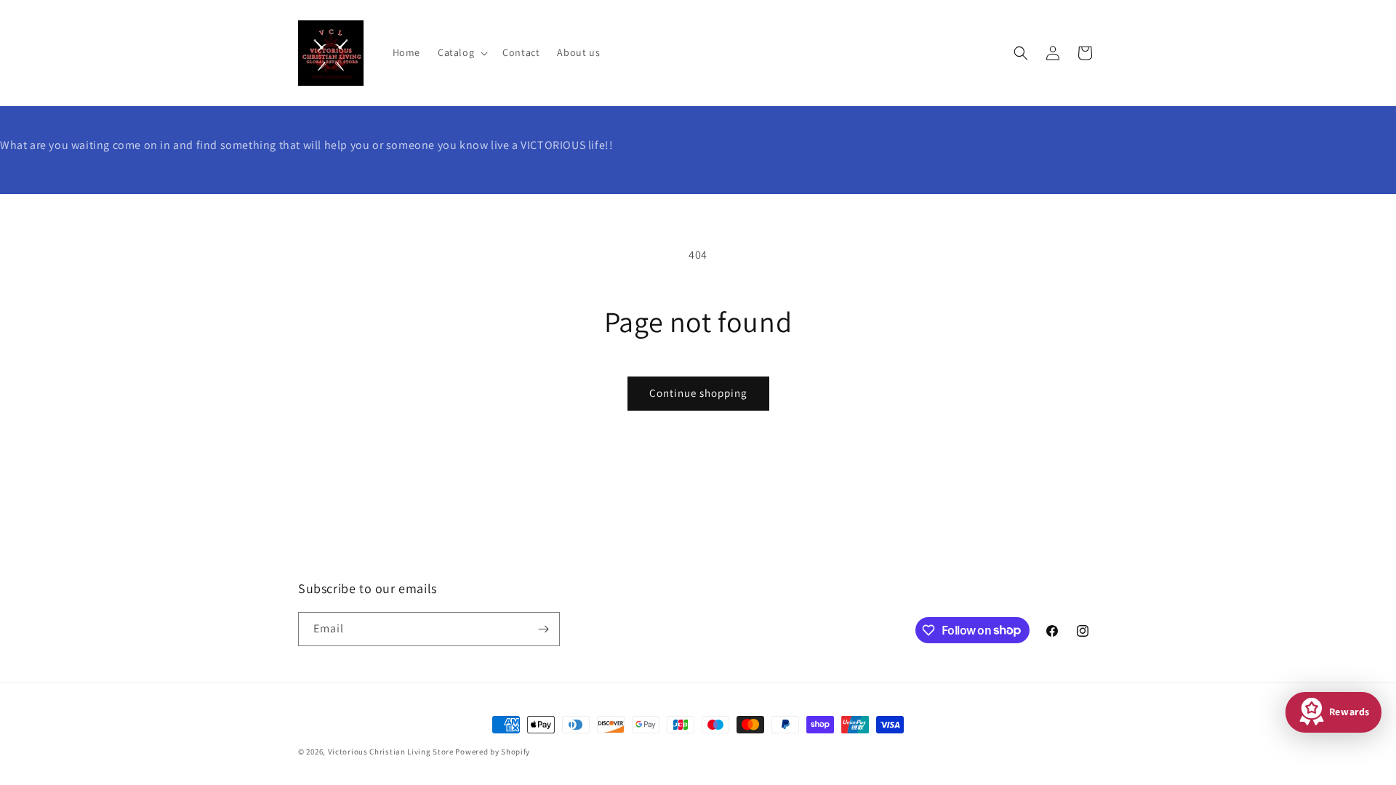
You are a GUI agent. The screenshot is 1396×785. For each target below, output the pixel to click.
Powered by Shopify (492, 751)
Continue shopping (698, 393)
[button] (461, 52)
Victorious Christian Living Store (391, 751)
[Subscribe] (543, 629)
